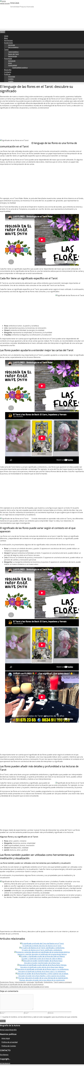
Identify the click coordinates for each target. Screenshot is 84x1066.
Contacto (7, 72)
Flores (11, 982)
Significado (39, 982)
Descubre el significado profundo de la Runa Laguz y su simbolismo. (42, 971)
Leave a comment (65, 982)
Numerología (12, 56)
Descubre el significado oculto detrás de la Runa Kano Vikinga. (42, 967)
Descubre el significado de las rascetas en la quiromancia (21, 984)
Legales (10, 81)
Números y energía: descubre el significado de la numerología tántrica (42, 954)
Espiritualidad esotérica (20, 68)
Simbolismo (48, 982)
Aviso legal (6, 1038)
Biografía (7, 70)
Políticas (7, 74)
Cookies (11, 79)
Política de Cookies (9, 1046)
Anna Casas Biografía (8, 1030)
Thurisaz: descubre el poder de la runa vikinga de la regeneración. (42, 980)
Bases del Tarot (13, 54)
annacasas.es (5, 1063)
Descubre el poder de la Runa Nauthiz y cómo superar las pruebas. (42, 976)
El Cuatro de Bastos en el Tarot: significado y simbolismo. (42, 950)
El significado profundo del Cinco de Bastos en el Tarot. (42, 946)
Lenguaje (30, 982)
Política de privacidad (10, 1042)
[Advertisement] (42, 23)
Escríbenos (4, 1054)
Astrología (11, 45)
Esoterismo (8, 43)
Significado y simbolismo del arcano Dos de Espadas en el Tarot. (24, 987)
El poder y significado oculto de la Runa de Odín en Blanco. (42, 958)
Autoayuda (11, 61)
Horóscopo (8, 40)
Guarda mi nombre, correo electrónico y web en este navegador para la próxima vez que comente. (39, 1017)
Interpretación (20, 982)
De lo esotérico (13, 47)
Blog (6, 38)
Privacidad (11, 77)
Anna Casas (14, 3)
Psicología (8, 58)
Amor (10, 63)
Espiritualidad (12, 65)
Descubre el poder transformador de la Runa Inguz (42, 963)
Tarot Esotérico (13, 52)
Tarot (6, 49)
